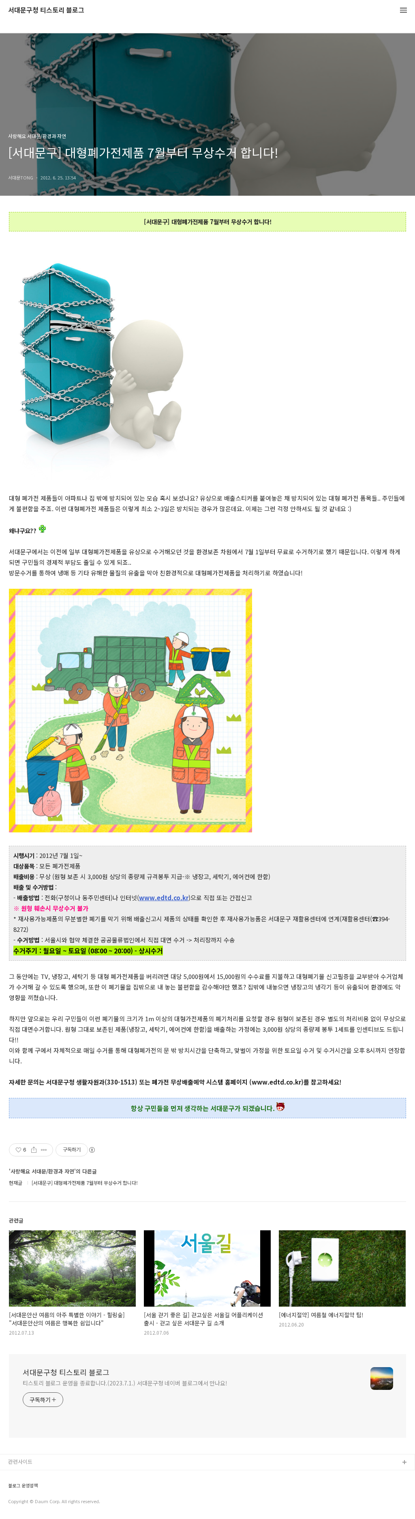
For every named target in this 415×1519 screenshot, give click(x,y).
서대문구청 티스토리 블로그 (46, 10)
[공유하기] (34, 1150)
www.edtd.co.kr (163, 897)
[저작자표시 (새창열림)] (91, 1150)
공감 (13, 1489)
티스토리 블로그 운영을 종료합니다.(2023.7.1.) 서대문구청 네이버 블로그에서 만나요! (125, 1383)
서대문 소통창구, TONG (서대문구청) (50, 1476)
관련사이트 (20, 1461)
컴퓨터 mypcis (25, 1502)
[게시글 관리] (44, 1150)
